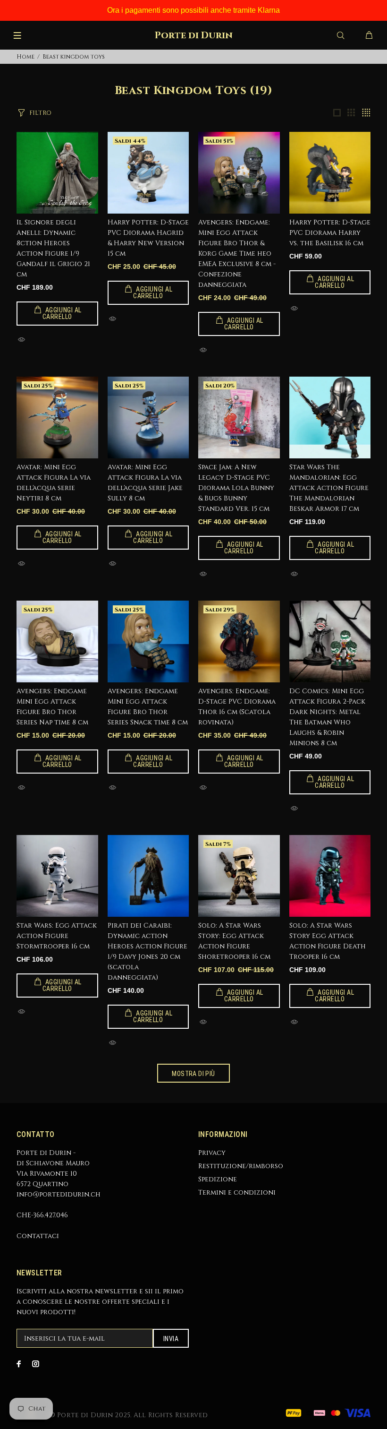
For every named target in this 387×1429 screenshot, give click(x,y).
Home (25, 56)
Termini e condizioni (237, 1192)
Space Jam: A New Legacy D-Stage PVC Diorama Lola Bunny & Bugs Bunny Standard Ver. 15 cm (236, 488)
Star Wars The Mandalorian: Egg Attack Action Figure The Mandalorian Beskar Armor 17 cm (329, 488)
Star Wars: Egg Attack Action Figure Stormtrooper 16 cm (57, 936)
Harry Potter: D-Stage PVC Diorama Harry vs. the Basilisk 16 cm (329, 233)
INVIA (170, 1339)
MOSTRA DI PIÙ (193, 1073)
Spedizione (217, 1179)
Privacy (212, 1152)
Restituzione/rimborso (240, 1166)
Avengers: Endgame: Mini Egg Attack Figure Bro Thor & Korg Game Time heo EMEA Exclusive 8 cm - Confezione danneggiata (237, 253)
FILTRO (40, 113)
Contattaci (38, 1235)
